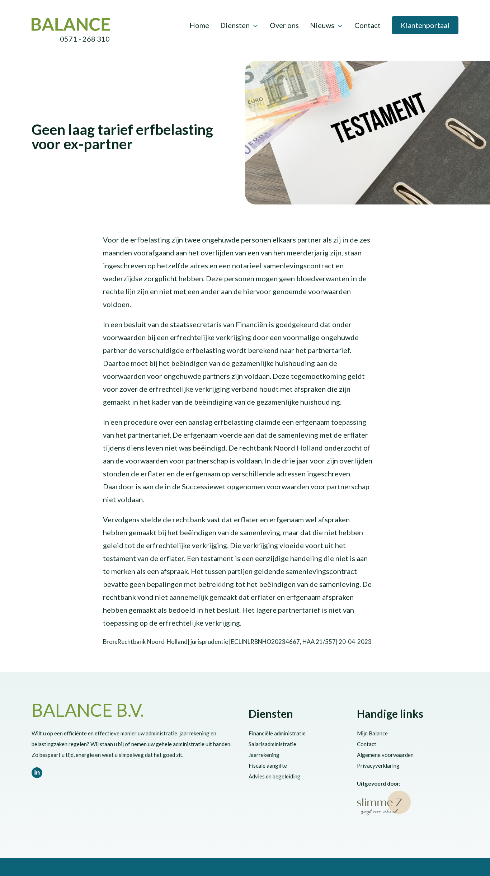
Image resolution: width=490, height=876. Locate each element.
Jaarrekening (264, 755)
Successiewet (116, 115)
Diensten (235, 25)
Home (199, 25)
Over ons (284, 25)
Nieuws (322, 25)
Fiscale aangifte (268, 765)
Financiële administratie (277, 733)
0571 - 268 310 (85, 38)
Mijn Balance (372, 733)
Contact (367, 25)
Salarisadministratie (272, 744)
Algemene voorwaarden (385, 755)
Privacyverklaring (378, 765)
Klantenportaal (425, 25)
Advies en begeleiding (275, 776)
